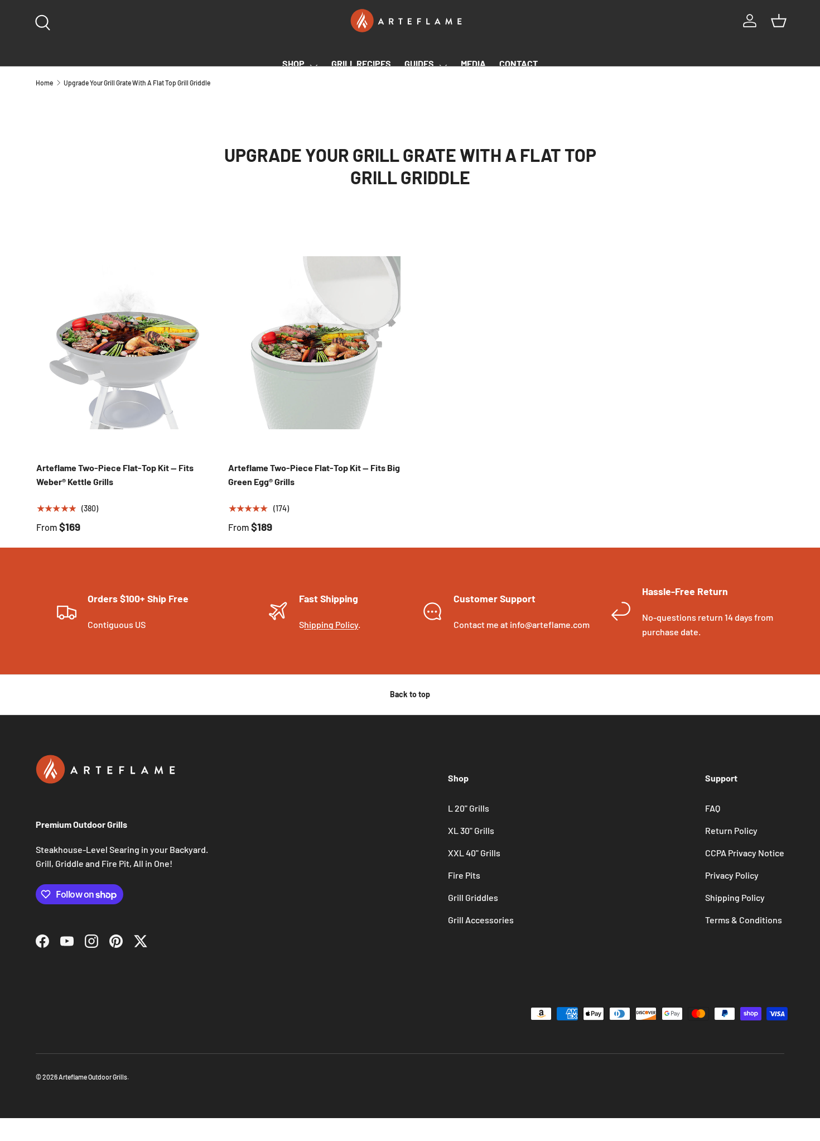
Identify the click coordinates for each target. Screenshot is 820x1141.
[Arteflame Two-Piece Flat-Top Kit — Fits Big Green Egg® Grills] (314, 342)
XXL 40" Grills (474, 852)
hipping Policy (331, 624)
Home (44, 83)
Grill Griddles (473, 897)
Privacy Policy (732, 875)
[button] (779, 20)
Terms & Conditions (743, 919)
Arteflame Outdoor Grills (93, 1077)
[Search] (40, 20)
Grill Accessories (481, 919)
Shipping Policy (735, 897)
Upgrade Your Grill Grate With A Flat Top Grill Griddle (137, 83)
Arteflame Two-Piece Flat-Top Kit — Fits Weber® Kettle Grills (115, 474)
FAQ (712, 808)
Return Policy (731, 830)
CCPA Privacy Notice (744, 852)
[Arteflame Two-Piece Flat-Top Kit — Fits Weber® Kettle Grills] (122, 342)
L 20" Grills (468, 808)
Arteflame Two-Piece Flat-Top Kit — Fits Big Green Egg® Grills (314, 474)
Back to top (410, 694)
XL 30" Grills (471, 830)
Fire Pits (464, 875)
